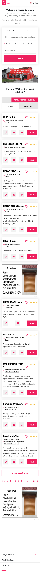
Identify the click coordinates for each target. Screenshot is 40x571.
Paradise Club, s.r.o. (13, 404)
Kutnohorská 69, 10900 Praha (15, 147)
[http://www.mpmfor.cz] (21, 132)
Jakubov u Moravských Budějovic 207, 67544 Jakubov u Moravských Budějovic (14, 441)
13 (30, 481)
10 (21, 481)
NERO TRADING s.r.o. (13, 206)
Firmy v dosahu (10, 13)
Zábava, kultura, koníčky (25, 13)
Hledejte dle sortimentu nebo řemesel (19, 31)
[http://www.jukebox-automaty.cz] (21, 461)
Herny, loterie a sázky (11, 16)
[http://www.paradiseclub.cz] (21, 424)
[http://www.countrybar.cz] (21, 160)
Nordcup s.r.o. (10, 335)
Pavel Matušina (11, 436)
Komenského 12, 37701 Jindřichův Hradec (12, 408)
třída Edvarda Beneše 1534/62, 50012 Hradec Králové (15, 370)
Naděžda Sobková (12, 144)
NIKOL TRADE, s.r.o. (12, 302)
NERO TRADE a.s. (11, 171)
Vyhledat (20, 58)
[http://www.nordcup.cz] (21, 352)
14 (34, 481)
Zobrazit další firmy (20, 473)
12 (27, 481)
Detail (32, 133)
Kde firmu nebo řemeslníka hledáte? (19, 44)
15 (37, 481)
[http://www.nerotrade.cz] (21, 194)
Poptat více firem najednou (24, 100)
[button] (2, 280)
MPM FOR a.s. (10, 117)
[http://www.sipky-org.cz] (21, 392)
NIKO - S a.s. (9, 241)
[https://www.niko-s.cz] (21, 256)
